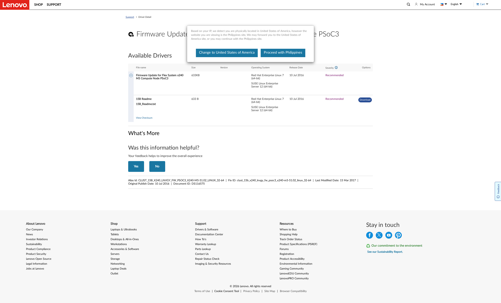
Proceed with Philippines (283, 52)
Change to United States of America (227, 52)
